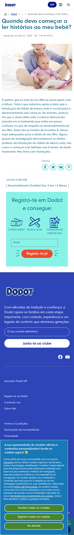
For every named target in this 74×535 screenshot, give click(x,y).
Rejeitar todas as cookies (34, 517)
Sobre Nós (10, 409)
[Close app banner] (69, 521)
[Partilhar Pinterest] (69, 167)
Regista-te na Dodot (16, 396)
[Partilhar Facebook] (45, 167)
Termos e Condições (16, 424)
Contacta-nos (12, 402)
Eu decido (34, 526)
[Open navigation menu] (68, 5)
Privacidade (11, 436)
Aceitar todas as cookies (34, 508)
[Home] (10, 5)
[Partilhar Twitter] (53, 167)
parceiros (8, 462)
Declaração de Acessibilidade (21, 430)
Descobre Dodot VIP (15, 381)
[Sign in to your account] (60, 5)
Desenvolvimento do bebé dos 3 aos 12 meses (37, 185)
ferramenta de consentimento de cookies (31, 496)
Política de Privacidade (26, 487)
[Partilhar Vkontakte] (61, 167)
